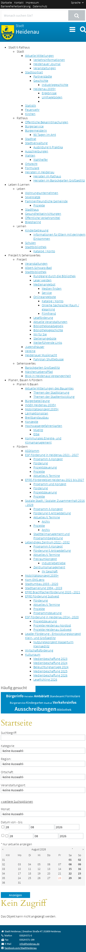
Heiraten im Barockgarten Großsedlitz (59, 180)
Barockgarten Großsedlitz (42, 367)
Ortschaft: (7, 772)
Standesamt (57, 696)
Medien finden (52, 288)
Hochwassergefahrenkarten (43, 426)
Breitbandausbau (37, 417)
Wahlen (30, 155)
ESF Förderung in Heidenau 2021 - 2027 (52, 455)
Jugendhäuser (34, 347)
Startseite (6, 2)
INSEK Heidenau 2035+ (40, 405)
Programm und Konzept (49, 484)
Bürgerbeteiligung (37, 401)
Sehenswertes (26, 363)
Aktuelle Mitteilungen (39, 55)
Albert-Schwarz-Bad (38, 268)
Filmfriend (49, 313)
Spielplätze (32, 197)
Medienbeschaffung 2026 (50, 675)
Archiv (46, 521)
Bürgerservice (34, 126)
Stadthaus (32, 209)
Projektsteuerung (45, 467)
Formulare (32, 168)
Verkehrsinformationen (49, 60)
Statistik (30, 105)
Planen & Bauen (27, 384)
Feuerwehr (32, 110)
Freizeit (22, 259)
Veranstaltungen (44, 68)
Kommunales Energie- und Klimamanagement (43, 440)
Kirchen (30, 114)
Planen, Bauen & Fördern (25, 380)
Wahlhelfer (40, 159)
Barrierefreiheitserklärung (15, 6)
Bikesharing (33, 222)
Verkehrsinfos (64, 702)
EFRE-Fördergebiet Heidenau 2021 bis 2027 (54, 480)
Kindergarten (34, 703)
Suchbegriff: (9, 733)
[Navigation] (72, 28)
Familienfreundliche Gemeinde (46, 201)
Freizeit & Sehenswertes (24, 255)
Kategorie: (8, 746)
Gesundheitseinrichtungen (43, 213)
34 (3, 873)
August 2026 (39, 849)
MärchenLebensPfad (39, 372)
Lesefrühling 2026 (45, 679)
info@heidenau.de (29, 943)
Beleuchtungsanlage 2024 (50, 667)
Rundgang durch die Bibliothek (54, 276)
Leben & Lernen (19, 184)
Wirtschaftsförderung (39, 650)
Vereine (30, 351)
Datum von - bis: (12, 822)
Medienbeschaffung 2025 (50, 671)
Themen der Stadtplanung (51, 392)
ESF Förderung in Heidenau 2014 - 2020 (52, 617)
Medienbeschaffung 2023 (50, 659)
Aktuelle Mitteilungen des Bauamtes (49, 388)
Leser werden (42, 280)
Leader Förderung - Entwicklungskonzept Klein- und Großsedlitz (53, 636)
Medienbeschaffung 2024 (50, 663)
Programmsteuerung (47, 613)
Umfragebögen (52, 97)
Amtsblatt (41, 696)
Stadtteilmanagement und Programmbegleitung (51, 536)
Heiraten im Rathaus (47, 176)
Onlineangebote (44, 297)
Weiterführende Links (47, 342)
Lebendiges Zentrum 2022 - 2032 (47, 542)
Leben (21, 189)
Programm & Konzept (48, 459)
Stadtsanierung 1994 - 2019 (43, 588)
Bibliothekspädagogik (48, 326)
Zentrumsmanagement (49, 567)
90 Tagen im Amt (44, 134)
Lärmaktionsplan (36, 413)
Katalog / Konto (44, 251)
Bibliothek (64, 709)
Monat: (5, 809)
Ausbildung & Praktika (48, 147)
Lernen (21, 226)
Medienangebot (44, 284)
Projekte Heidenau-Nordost (52, 625)
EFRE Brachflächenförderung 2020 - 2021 (52, 592)
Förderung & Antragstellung (52, 513)
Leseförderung (43, 317)
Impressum (32, 2)
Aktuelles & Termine (46, 476)
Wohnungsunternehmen (41, 193)
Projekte (39, 205)
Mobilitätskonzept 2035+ (42, 409)
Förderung (40, 463)
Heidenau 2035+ (44, 89)
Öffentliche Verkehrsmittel (42, 218)
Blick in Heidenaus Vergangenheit (48, 376)
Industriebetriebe (54, 563)
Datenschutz (40, 6)
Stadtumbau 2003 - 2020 (41, 584)
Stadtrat (30, 139)
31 (3, 860)
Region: (6, 759)
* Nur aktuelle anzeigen (16, 844)
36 (3, 882)
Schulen (30, 243)
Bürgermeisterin (36, 130)
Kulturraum (32, 654)
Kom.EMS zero (34, 579)
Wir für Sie (40, 334)
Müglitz (38, 430)
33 (3, 869)
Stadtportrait (34, 72)
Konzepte (31, 421)
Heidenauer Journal (47, 64)
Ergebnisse (49, 93)
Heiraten (28, 696)
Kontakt (18, 2)
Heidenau (27, 29)
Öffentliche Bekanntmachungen (46, 122)
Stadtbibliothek (35, 247)
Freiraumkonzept (45, 559)
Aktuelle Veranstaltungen (50, 322)
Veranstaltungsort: (13, 785)
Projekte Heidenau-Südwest (52, 629)
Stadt (20, 51)
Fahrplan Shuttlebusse (48, 359)
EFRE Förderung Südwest (42, 596)
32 (3, 864)
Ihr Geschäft (50, 571)
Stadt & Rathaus (19, 47)
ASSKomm (32, 451)
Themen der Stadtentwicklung (54, 396)
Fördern (22, 446)
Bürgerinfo (15, 696)
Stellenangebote (44, 338)
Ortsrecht (31, 164)
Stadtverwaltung (36, 143)
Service (47, 293)
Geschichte (40, 80)
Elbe (36, 434)
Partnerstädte (42, 76)
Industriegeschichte (55, 85)
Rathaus (22, 118)
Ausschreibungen (36, 151)
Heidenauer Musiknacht (41, 355)
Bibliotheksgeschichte (48, 330)
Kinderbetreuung (36, 230)
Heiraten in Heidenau (39, 172)
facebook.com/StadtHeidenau (21, 948)
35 (3, 878)
